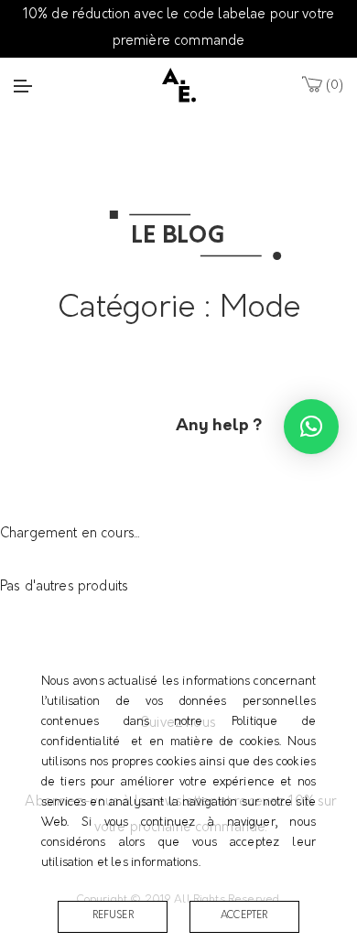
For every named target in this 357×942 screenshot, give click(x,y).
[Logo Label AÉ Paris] (179, 85)
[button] (311, 426)
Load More (178, 397)
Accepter (244, 916)
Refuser (113, 916)
